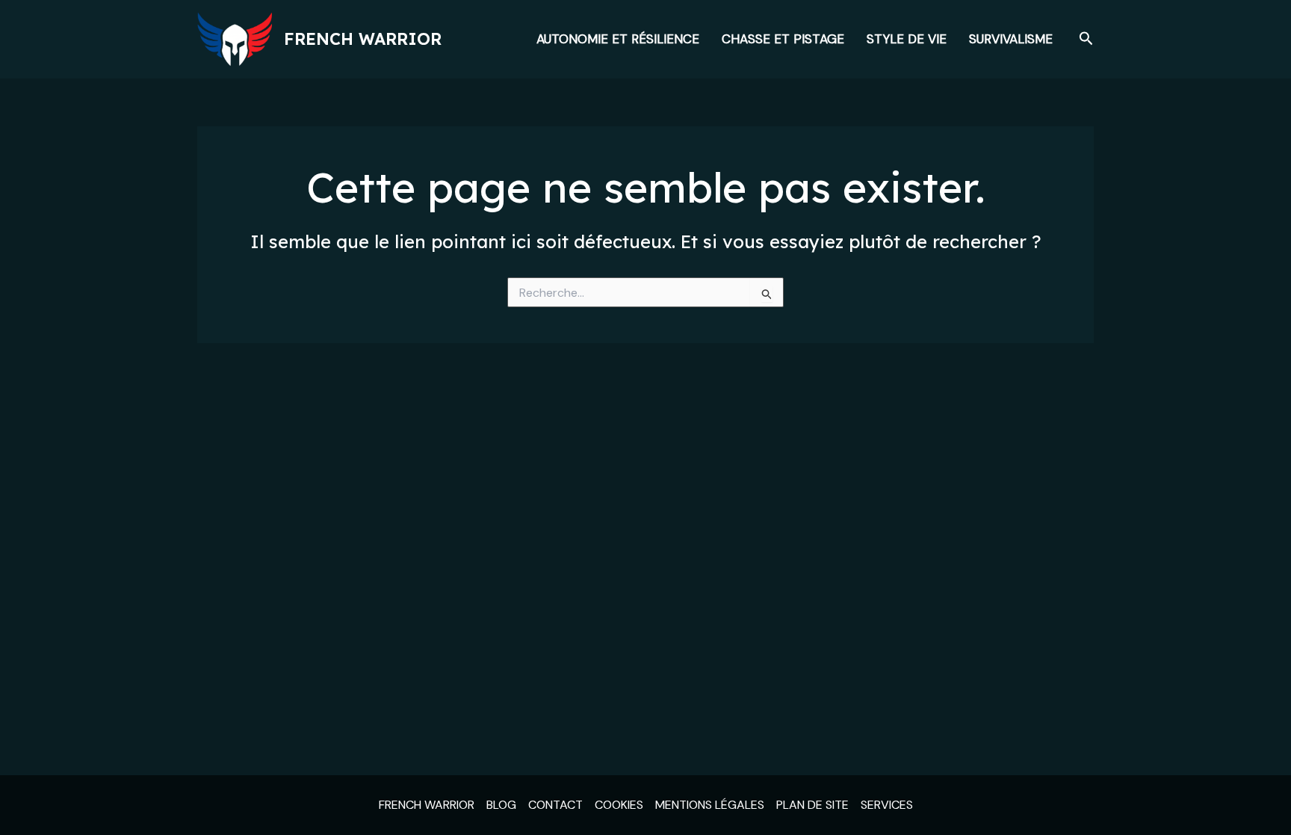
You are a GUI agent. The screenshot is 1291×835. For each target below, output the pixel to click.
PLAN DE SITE (812, 805)
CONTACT (555, 805)
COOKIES (619, 805)
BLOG (501, 805)
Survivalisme (1011, 39)
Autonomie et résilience (617, 39)
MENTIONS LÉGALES (709, 805)
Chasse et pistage (783, 39)
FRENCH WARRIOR (426, 805)
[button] (1086, 39)
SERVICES (887, 805)
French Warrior (363, 38)
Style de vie (907, 39)
